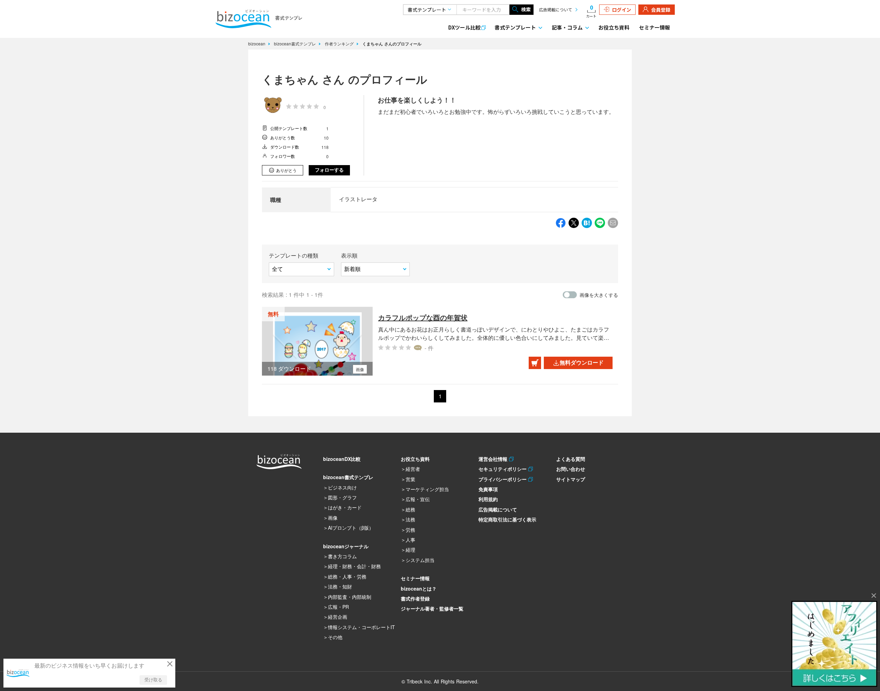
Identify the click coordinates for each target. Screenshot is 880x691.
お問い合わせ (570, 468)
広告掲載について (555, 9)
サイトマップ (570, 479)
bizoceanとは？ (419, 588)
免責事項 (488, 489)
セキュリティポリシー (503, 468)
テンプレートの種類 (293, 255)
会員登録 (660, 9)
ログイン (621, 9)
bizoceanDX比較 (342, 458)
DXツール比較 (464, 27)
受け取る (153, 679)
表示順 (349, 255)
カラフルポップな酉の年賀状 (423, 317)
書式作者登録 (415, 598)
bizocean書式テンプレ (295, 43)
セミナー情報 (654, 27)
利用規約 (488, 499)
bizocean (257, 43)
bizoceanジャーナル (345, 546)
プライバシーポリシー (503, 479)
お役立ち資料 (613, 27)
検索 (526, 9)
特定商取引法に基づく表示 (507, 519)
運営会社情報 (493, 458)
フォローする (329, 170)
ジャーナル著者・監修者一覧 (432, 608)
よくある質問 (570, 458)
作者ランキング (340, 43)
